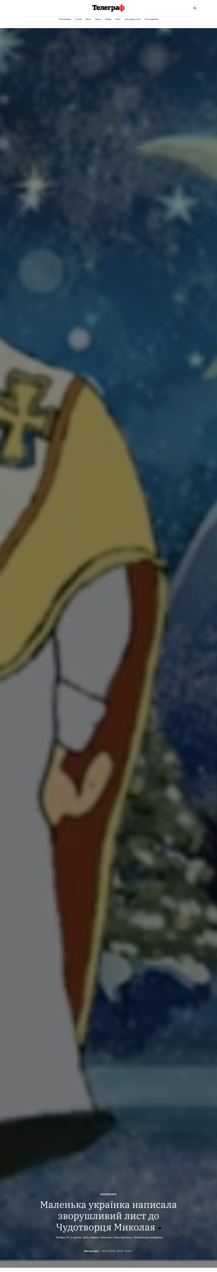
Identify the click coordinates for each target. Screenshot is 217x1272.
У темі (78, 19)
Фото (88, 19)
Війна (108, 19)
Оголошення (151, 19)
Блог (118, 19)
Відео (98, 19)
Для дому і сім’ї (133, 19)
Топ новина (65, 19)
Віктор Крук (91, 1250)
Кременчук (108, 1194)
